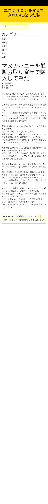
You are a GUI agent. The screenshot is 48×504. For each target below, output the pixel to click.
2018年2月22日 (9, 86)
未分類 (4, 42)
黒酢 (4, 57)
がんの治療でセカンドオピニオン (23, 118)
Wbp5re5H (7, 84)
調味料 (4, 49)
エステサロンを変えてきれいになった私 (24, 12)
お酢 (4, 39)
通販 (4, 53)
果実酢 (4, 46)
